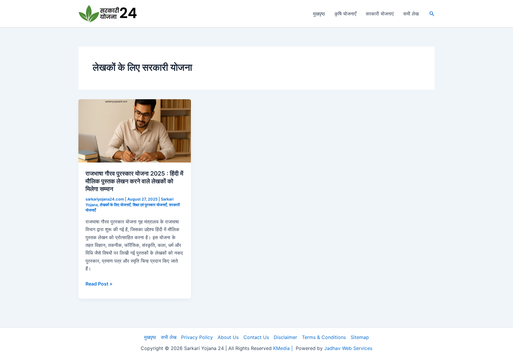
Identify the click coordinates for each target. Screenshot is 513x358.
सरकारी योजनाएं (380, 14)
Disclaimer (285, 337)
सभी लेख (411, 14)
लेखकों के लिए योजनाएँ (115, 204)
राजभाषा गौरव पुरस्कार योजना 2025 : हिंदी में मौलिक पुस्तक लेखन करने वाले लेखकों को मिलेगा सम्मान (134, 181)
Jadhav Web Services (348, 348)
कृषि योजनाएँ (345, 14)
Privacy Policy (197, 337)
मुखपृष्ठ (319, 14)
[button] (432, 14)
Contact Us (256, 337)
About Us (228, 337)
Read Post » (99, 284)
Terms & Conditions (324, 337)
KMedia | (284, 348)
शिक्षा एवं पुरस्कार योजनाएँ (150, 204)
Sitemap (360, 337)
